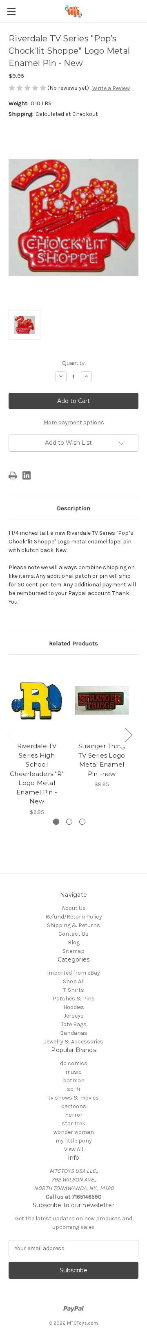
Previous (10, 734)
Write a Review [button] (111, 88)
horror (73, 1114)
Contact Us (73, 933)
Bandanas (73, 1032)
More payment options (73, 422)
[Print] (13, 475)
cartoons (73, 1106)
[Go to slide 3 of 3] (82, 822)
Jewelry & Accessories (73, 1041)
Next (128, 734)
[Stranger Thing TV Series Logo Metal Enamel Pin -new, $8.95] (102, 700)
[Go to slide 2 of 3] (69, 822)
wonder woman (73, 1132)
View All (73, 1149)
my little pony (74, 1140)
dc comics (73, 1063)
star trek (73, 1123)
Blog (74, 942)
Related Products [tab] (73, 643)
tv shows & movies (73, 1097)
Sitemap (73, 951)
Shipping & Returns (73, 925)
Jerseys (74, 1015)
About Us (74, 908)
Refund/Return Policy (73, 916)
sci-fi (73, 1089)
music (73, 1071)
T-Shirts (73, 990)
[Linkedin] (26, 475)
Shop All (74, 981)
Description (73, 508)
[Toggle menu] (11, 11)
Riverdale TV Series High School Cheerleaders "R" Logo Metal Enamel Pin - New (37, 773)
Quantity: (74, 363)
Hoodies (73, 1007)
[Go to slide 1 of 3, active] (56, 822)
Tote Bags (74, 1024)
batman (74, 1080)
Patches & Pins (74, 998)
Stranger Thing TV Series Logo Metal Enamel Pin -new (101, 760)
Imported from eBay (73, 972)
